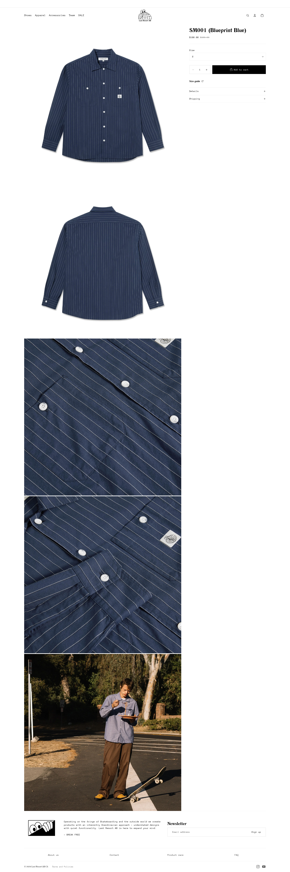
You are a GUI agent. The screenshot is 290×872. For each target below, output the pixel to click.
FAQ (237, 855)
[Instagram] (258, 867)
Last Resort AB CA (40, 866)
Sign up (256, 832)
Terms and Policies (62, 867)
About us (53, 855)
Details (194, 91)
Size (192, 50)
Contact (114, 855)
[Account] (254, 15)
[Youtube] (264, 867)
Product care (175, 855)
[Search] (247, 15)
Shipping (194, 98)
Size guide (195, 81)
